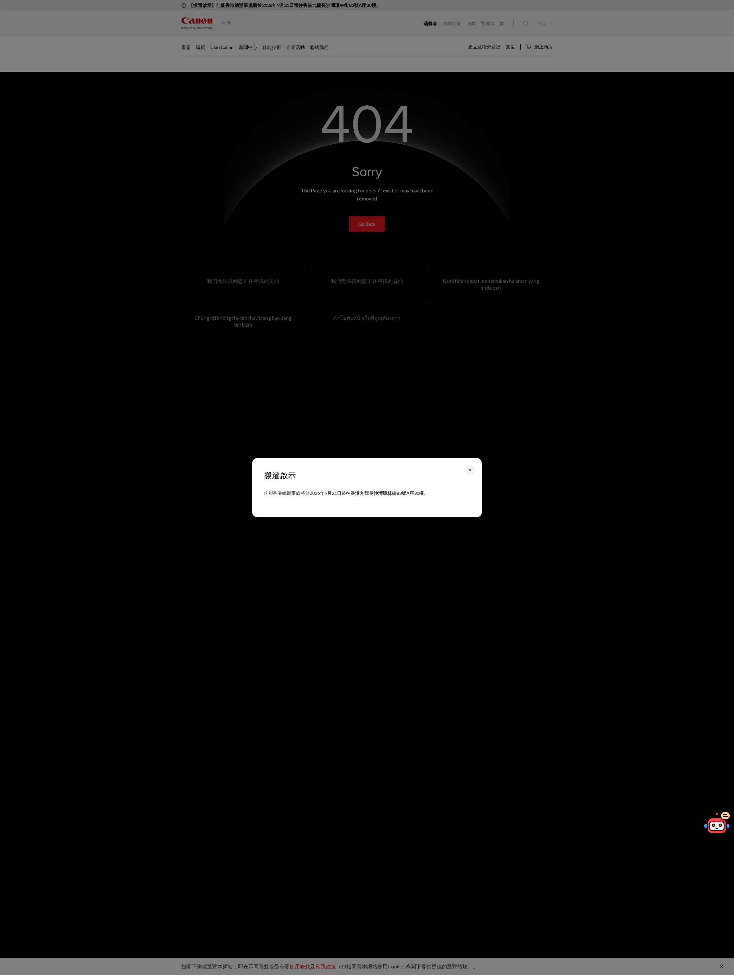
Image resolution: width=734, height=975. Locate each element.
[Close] (470, 469)
